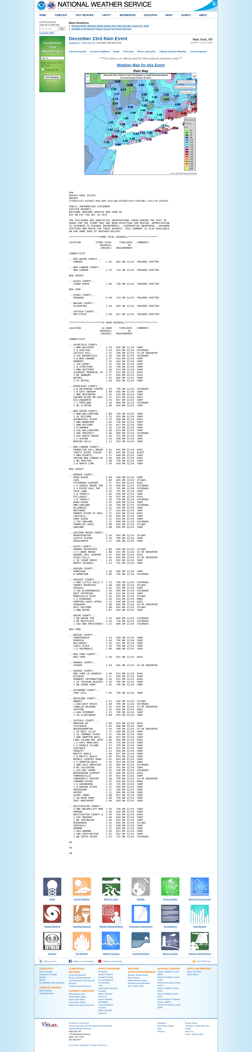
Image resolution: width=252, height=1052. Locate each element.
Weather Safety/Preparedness (142, 970)
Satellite (141, 899)
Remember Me (51, 70)
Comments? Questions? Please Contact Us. (88, 1045)
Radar (116, 51)
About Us (189, 1031)
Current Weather (82, 899)
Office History (193, 974)
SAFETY (106, 15)
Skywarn (52, 954)
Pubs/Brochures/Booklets (139, 983)
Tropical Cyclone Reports (80, 986)
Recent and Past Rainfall (79, 977)
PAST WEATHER (85, 15)
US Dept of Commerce (79, 1023)
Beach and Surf (170, 954)
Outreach (102, 996)
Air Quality (102, 971)
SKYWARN (103, 1002)
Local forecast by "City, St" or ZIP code (49, 23)
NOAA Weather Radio (137, 980)
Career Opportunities (194, 1034)
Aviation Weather (105, 974)
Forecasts (128, 51)
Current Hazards (77, 51)
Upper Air (102, 1013)
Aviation (42, 977)
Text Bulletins (170, 926)
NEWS (168, 15)
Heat (100, 985)
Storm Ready (133, 977)
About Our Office (194, 971)
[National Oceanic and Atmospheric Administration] (40, 5)
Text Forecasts (45, 971)
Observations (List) (77, 993)
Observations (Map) (77, 996)
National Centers (168, 968)
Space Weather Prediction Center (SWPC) (168, 1000)
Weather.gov (74, 43)
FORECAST (61, 15)
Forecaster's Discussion (141, 926)
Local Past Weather (77, 975)
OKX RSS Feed (203, 961)
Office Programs (109, 968)
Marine (42, 979)
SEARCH (185, 15)
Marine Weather (105, 993)
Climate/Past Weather (77, 970)
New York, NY (88, 43)
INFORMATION (127, 15)
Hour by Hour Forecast (200, 899)
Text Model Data (46, 993)
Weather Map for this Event (141, 65)
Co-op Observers (105, 979)
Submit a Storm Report (200, 954)
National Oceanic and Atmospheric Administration (90, 1025)
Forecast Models (50, 987)
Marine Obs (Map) (77, 999)
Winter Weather (105, 1010)
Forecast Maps (170, 899)
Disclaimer (161, 1023)
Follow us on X (49, 961)
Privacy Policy (52, 81)
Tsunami (102, 1007)
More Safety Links (136, 986)
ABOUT (203, 15)
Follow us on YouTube (111, 961)
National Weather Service (80, 1028)
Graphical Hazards (82, 926)
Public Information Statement (81, 1005)
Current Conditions (100, 51)
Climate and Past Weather (173, 51)
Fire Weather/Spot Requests (51, 982)
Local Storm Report (77, 1002)
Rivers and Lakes (146, 51)
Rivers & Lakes (111, 899)
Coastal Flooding (140, 954)
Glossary (161, 1031)
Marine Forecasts (111, 954)
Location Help (46, 32)
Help (159, 1028)
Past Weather (200, 926)
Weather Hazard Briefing (111, 926)
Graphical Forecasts (48, 974)
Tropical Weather (52, 926)
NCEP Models (45, 990)
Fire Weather (82, 954)
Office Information (199, 968)
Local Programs (198, 51)
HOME (42, 15)
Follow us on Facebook (83, 961)
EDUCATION (150, 15)
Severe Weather (105, 999)
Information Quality (165, 1025)
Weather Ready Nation (138, 975)
